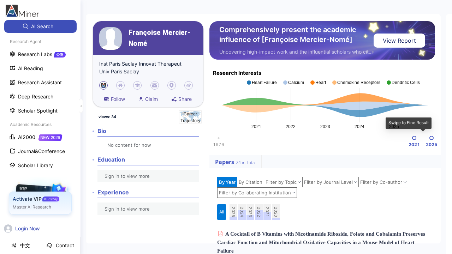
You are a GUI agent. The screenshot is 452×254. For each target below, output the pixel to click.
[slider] (414, 137)
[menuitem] (40, 26)
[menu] (40, 131)
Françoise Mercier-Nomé (160, 38)
